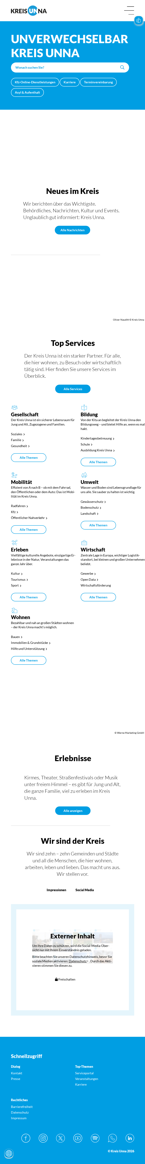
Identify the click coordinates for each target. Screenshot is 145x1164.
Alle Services (73, 389)
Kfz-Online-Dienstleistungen (35, 82)
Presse (15, 1079)
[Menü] (129, 10)
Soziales (16, 434)
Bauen (15, 637)
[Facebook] (25, 1138)
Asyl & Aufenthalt (27, 92)
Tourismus (18, 579)
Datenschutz (78, 961)
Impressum (19, 1118)
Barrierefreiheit (22, 1107)
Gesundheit (19, 446)
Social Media (85, 890)
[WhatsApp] (112, 1138)
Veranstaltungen (86, 1079)
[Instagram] (43, 1138)
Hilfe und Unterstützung (28, 649)
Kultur (15, 573)
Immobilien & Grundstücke (29, 643)
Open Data (88, 579)
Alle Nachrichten (72, 230)
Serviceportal (84, 1073)
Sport (15, 585)
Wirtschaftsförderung (96, 585)
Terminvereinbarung (98, 82)
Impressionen (56, 890)
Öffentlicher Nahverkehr (28, 518)
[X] (60, 1138)
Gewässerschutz (92, 502)
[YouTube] (77, 1138)
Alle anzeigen (72, 811)
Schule (85, 444)
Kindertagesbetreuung (96, 438)
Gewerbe (87, 573)
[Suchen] (122, 67)
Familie (16, 440)
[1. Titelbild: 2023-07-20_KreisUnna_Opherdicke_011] (72, 172)
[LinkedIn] (129, 1138)
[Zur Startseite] (40, 10)
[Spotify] (95, 1138)
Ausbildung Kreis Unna (96, 450)
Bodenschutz (90, 507)
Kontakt (16, 1073)
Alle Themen (29, 457)
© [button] (4, 172)
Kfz (13, 512)
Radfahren (18, 506)
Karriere (70, 82)
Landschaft (88, 513)
